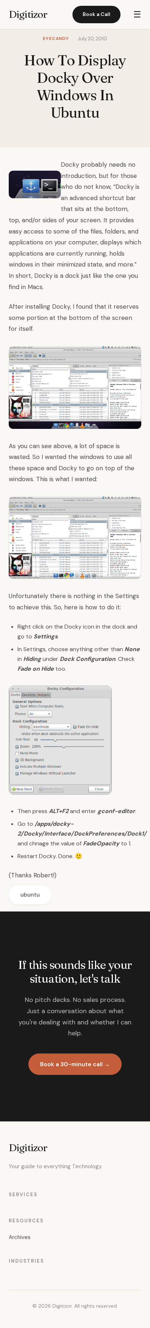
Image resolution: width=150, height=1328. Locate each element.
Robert (43, 875)
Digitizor (28, 14)
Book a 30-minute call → (75, 1064)
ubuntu (30, 894)
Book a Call (96, 14)
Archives (20, 1237)
